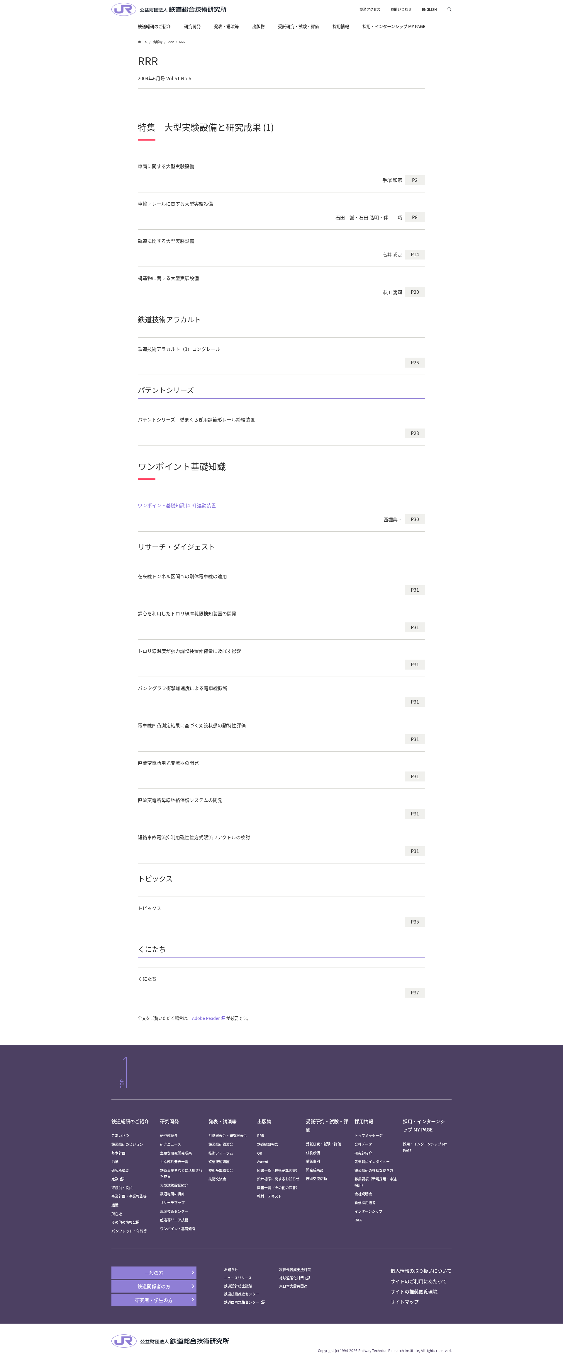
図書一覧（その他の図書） (278, 1187)
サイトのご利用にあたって (419, 1281)
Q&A (358, 1219)
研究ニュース (170, 1144)
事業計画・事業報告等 (129, 1196)
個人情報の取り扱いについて (421, 1270)
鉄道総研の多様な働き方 (374, 1170)
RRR (171, 42)
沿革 (114, 1161)
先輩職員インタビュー (372, 1161)
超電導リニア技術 (174, 1219)
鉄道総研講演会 (220, 1144)
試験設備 (313, 1152)
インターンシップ (368, 1211)
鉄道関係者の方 (154, 1286)
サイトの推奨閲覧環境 (414, 1291)
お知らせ (231, 1269)
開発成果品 (314, 1169)
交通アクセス (369, 9)
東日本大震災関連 (293, 1285)
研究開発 (169, 1121)
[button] (449, 9)
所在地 (116, 1213)
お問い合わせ (401, 9)
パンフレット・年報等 (129, 1230)
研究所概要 (120, 1170)
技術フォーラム (220, 1153)
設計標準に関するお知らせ (278, 1178)
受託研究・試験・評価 (323, 1143)
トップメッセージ (369, 1135)
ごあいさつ (120, 1135)
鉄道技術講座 (219, 1161)
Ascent (262, 1161)
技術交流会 (217, 1178)
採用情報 (364, 1121)
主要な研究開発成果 (176, 1153)
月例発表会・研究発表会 (227, 1135)
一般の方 (154, 1272)
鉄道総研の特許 (172, 1193)
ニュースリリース (238, 1277)
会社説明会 (363, 1193)
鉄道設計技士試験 (238, 1285)
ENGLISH (429, 9)
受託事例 (313, 1161)
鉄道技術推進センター (241, 1293)
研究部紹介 (169, 1135)
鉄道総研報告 (267, 1144)
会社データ (363, 1144)
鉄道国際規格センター (241, 1302)
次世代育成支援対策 (295, 1269)
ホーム (142, 42)
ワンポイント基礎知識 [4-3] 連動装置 (177, 505)
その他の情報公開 (125, 1222)
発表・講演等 (222, 1121)
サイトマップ (405, 1301)
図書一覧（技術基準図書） (278, 1170)
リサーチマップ (172, 1202)
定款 (114, 1178)
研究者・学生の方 (154, 1299)
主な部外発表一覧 (174, 1161)
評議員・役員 (122, 1187)
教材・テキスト (269, 1196)
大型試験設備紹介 (174, 1185)
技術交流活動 (316, 1178)
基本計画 (120, 1153)
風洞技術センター (174, 1211)
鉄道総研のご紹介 (130, 1121)
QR (259, 1153)
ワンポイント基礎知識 (177, 1228)
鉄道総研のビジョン (127, 1144)
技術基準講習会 (220, 1170)
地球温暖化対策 (291, 1277)
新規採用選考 (365, 1202)
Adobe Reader (206, 1018)
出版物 (157, 42)
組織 (114, 1204)
